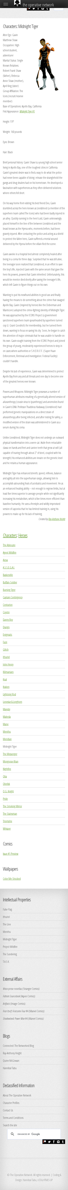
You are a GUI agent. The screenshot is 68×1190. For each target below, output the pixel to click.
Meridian (7, 739)
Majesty (6, 709)
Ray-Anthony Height (56, 519)
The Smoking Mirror (12, 806)
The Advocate (9, 545)
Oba (5, 776)
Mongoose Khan (10, 761)
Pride (5, 799)
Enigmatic (7, 635)
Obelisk (6, 784)
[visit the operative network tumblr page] (47, 9)
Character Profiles (11, 1103)
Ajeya (5, 560)
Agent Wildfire (9, 553)
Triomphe (7, 821)
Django (6, 627)
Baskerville (8, 575)
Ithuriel (6, 657)
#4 (15, 1011)
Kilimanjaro (8, 672)
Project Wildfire (10, 947)
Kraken (6, 687)
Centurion (8, 605)
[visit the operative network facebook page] (38, 9)
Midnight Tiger (10, 939)
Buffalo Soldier (10, 582)
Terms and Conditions (13, 1118)
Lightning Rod (9, 694)
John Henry (8, 664)
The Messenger (10, 754)
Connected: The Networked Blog (18, 1046)
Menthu (7, 732)
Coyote (6, 612)
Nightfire (7, 769)
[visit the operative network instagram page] (42, 9)
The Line (7, 924)
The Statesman (10, 814)
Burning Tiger (9, 590)
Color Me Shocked (12, 879)
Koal (5, 679)
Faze (5, 642)
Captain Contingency (12, 597)
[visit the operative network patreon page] (29, 9)
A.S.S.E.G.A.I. (9, 567)
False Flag (7, 909)
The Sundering (10, 954)
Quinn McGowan (11, 1061)
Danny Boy (8, 620)
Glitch (6, 650)
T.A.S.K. (6, 962)
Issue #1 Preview (10, 854)
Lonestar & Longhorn (12, 702)
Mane (6, 724)
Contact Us (8, 1110)
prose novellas (12, 989)
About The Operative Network (17, 1095)
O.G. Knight (8, 791)
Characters (10, 535)
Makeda (7, 717)
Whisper (7, 829)
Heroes (22, 535)
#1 (27, 111)
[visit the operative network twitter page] (33, 9)
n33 (39, 1180)
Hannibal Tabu (10, 1068)
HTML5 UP (48, 1180)
